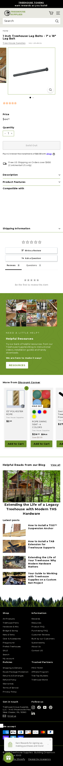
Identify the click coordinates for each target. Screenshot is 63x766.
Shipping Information (16, 228)
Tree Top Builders (40, 675)
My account (8, 658)
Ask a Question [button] (33, 258)
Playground (8, 642)
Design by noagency (39, 759)
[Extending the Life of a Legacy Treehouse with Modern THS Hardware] (31, 486)
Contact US (37, 650)
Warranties (8, 683)
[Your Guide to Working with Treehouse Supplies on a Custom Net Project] (14, 578)
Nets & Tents (9, 634)
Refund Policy (9, 679)
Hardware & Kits (10, 626)
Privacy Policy (10, 691)
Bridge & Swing (10, 630)
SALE (5, 650)
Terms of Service (10, 687)
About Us (36, 646)
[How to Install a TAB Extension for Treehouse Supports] (14, 546)
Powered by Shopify (14, 759)
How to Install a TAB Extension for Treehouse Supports (41, 544)
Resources (36, 623)
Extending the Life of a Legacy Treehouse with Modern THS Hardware (31, 509)
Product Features (14, 182)
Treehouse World (40, 679)
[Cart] (51, 13)
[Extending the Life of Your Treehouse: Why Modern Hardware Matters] (14, 562)
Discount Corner (29, 382)
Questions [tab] (31, 265)
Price (6, 114)
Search (6, 654)
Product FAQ (38, 626)
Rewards (36, 619)
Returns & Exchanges (13, 675)
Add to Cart (16, 443)
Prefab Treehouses (12, 646)
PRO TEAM (37, 668)
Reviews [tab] (11, 265)
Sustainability (38, 642)
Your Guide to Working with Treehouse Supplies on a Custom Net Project (42, 578)
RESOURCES (17, 365)
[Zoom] (50, 90)
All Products (9, 619)
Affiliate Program (40, 672)
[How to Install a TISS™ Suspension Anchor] (14, 530)
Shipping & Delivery (12, 668)
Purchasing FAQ (40, 630)
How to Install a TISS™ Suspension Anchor (42, 527)
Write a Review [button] (33, 250)
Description (10, 174)
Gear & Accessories (12, 638)
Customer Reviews (41, 634)
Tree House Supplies (14, 43)
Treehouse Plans (11, 623)
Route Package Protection (16, 672)
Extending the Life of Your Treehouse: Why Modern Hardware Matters (42, 562)
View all (55, 465)
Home (5, 31)
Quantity (8, 127)
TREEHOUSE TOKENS (31, 2)
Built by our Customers (43, 638)
